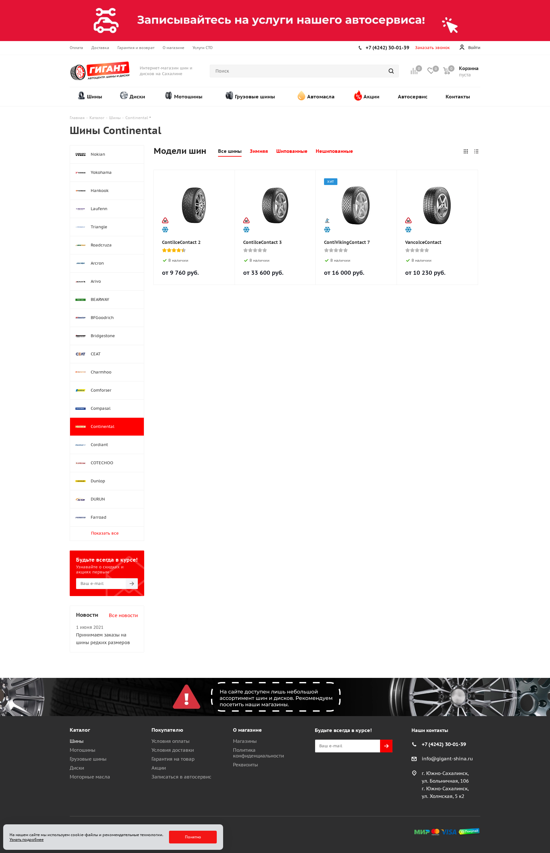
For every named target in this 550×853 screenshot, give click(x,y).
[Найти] (391, 71)
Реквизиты (245, 765)
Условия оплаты (171, 741)
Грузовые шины (88, 759)
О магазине (247, 730)
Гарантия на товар (173, 759)
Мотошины (82, 750)
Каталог (80, 730)
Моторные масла (90, 777)
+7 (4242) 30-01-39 (387, 48)
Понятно (193, 837)
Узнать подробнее (27, 839)
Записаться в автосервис (181, 777)
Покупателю (167, 730)
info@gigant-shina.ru (447, 759)
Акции (159, 768)
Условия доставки (173, 750)
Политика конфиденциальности (258, 753)
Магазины (245, 741)
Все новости (123, 615)
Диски (77, 768)
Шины (77, 741)
